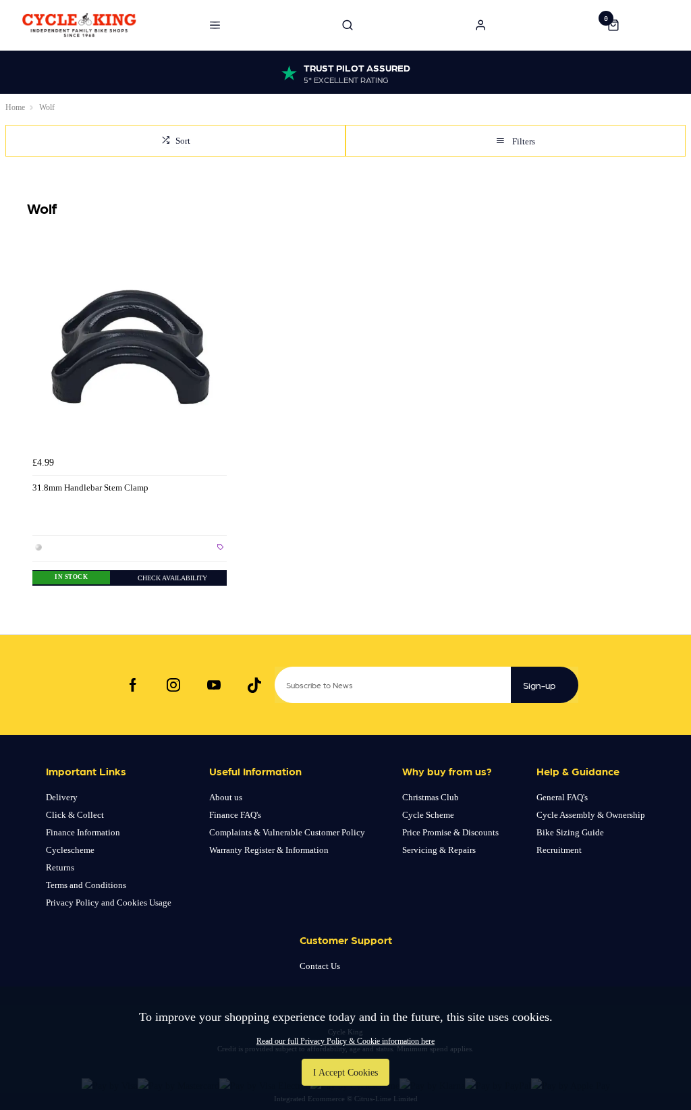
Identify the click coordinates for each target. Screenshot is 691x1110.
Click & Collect (75, 815)
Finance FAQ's (235, 815)
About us (225, 797)
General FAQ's (562, 797)
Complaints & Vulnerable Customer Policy (287, 832)
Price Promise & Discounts (450, 832)
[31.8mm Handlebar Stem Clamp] (129, 353)
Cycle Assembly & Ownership (590, 815)
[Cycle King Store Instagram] (173, 685)
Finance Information (83, 832)
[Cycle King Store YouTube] (214, 685)
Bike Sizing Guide (570, 832)
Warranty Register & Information (269, 850)
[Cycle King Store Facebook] (133, 685)
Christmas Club (430, 797)
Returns (60, 867)
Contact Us (320, 966)
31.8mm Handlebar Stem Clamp (90, 487)
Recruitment (559, 850)
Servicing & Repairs (439, 850)
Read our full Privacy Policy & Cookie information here (345, 1041)
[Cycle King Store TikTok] (254, 685)
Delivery (62, 797)
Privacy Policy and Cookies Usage (108, 902)
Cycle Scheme (428, 815)
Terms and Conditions (86, 885)
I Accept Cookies (345, 1072)
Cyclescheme (70, 850)
